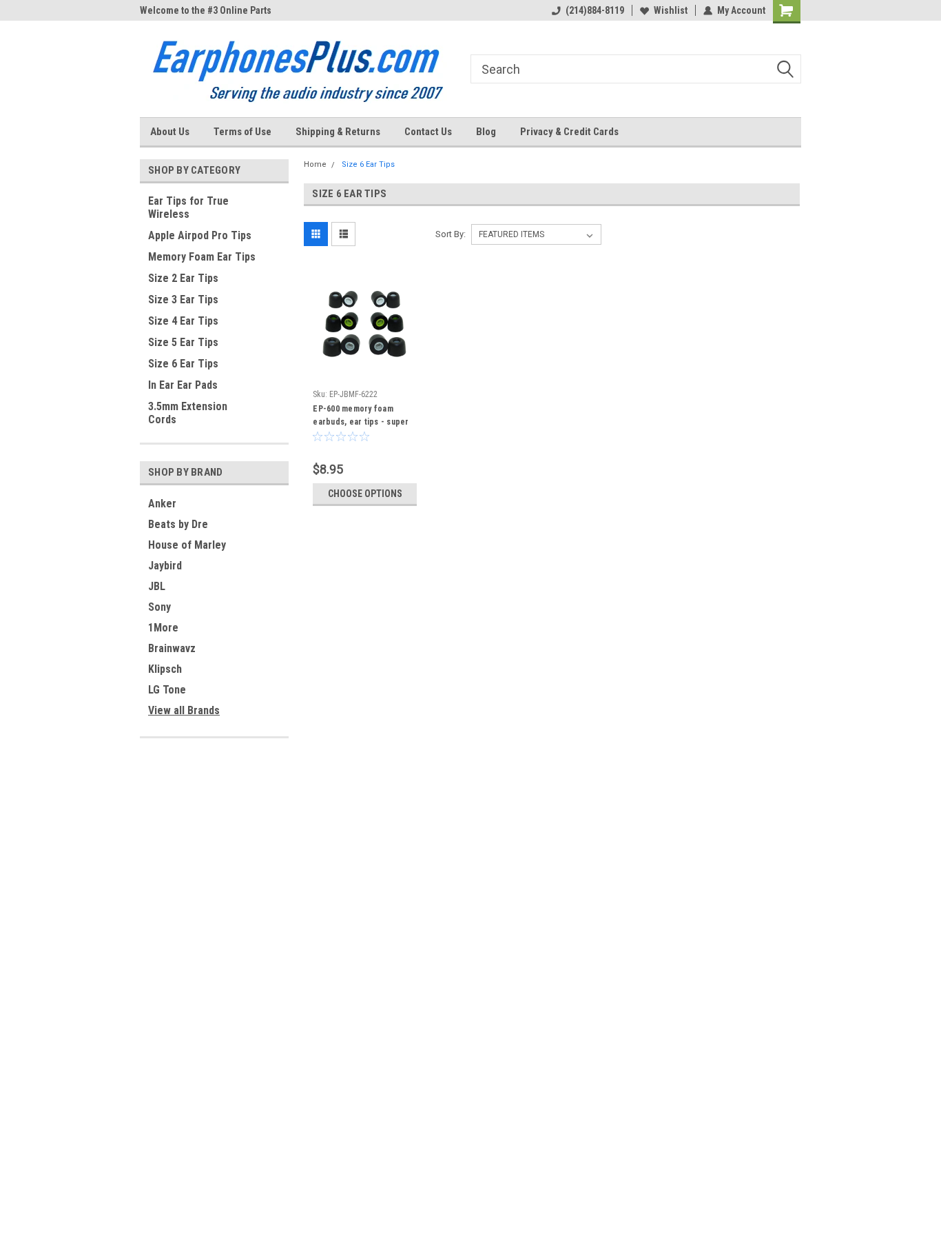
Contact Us (428, 131)
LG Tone (167, 689)
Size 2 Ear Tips (183, 278)
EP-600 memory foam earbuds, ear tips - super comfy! (361, 422)
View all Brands (184, 710)
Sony (159, 607)
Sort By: (450, 234)
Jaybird (165, 565)
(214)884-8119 (595, 10)
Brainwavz (172, 648)
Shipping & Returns (338, 131)
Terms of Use (242, 131)
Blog (486, 131)
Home (315, 164)
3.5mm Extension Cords (187, 413)
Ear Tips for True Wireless (188, 207)
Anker (162, 503)
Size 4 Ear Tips (183, 320)
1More (163, 627)
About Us (169, 131)
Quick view (365, 372)
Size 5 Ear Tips (183, 342)
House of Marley (187, 544)
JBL (156, 586)
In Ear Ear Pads (183, 385)
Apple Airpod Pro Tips (199, 235)
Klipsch (165, 669)
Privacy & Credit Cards (569, 131)
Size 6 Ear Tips (183, 363)
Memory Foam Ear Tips (202, 256)
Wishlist (670, 10)
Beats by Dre (178, 524)
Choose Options (365, 493)
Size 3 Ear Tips (183, 299)
